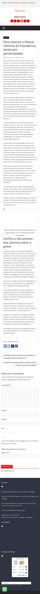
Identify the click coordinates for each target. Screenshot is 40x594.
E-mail (4, 419)
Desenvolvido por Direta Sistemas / (7, 585)
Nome (4, 410)
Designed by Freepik (17, 585)
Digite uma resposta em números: (13, 449)
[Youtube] (18, 20)
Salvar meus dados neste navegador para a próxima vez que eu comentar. (19, 442)
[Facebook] (15, 20)
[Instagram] (11, 20)
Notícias (6, 37)
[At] (28, 20)
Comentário (6, 385)
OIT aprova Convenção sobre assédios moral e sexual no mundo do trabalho (19, 363)
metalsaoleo (21, 57)
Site (2, 428)
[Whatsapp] (24, 20)
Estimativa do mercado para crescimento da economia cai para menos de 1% (19, 356)
